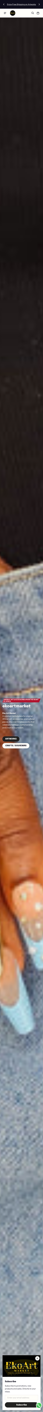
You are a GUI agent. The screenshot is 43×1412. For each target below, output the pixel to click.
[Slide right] (39, 4)
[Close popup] (37, 1358)
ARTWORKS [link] (11, 739)
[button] (32, 13)
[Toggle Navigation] (5, 13)
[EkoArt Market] (12, 13)
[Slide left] (3, 4)
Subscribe (21, 1405)
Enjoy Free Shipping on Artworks (21, 4)
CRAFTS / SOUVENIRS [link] (16, 746)
